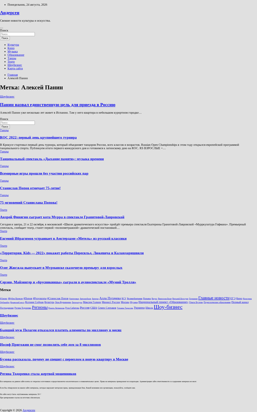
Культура (13, 44)
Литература (77, 302)
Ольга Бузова (196, 302)
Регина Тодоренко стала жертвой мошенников (38, 374)
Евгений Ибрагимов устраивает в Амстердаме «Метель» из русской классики (63, 238)
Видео (154, 299)
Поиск (4, 30)
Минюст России (111, 302)
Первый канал (240, 302)
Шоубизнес (15, 65)
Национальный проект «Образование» (163, 302)
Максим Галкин (92, 302)
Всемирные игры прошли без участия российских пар (44, 173)
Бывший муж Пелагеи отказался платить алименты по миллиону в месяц (60, 330)
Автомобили (85, 299)
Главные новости (214, 298)
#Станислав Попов (57, 298)
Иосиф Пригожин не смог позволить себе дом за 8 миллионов (50, 345)
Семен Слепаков (107, 307)
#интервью (74, 299)
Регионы (40, 307)
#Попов (28, 298)
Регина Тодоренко (22, 308)
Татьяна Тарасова (125, 308)
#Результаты (39, 298)
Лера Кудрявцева (63, 302)
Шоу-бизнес (168, 307)
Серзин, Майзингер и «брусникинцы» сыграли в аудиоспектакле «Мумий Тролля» (68, 282)
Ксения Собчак (34, 302)
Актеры (95, 299)
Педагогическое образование (217, 302)
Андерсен (9, 12)
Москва (125, 302)
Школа (149, 307)
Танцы (12, 58)
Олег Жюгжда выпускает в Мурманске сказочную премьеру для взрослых (61, 268)
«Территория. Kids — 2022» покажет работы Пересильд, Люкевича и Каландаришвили (72, 253)
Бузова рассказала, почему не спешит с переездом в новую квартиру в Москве (64, 359)
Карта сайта (15, 68)
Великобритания (134, 298)
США (93, 307)
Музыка (13, 51)
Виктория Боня (165, 299)
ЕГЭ (233, 298)
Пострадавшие (7, 308)
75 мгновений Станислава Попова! (28, 202)
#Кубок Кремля (15, 298)
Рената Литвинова (56, 308)
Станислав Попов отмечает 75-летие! (30, 188)
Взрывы (147, 298)
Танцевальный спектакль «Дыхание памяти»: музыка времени (52, 159)
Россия (85, 307)
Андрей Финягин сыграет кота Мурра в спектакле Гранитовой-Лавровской (62, 217)
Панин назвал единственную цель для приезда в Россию (57, 104)
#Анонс (3, 298)
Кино (11, 48)
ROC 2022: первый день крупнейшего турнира (38, 137)
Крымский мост (17, 302)
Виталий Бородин (180, 299)
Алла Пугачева (110, 298)
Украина (139, 307)
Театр (11, 61)
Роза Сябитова (72, 308)
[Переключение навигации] (1, 28)
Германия (193, 299)
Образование (16, 54)
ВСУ (124, 298)
